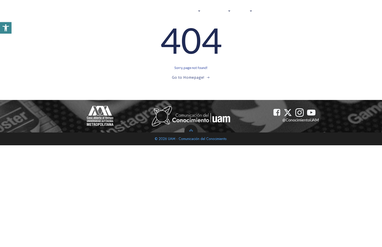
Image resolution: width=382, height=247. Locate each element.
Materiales (218, 11)
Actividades (188, 11)
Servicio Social (274, 11)
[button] (5, 28)
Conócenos (303, 11)
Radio (244, 11)
